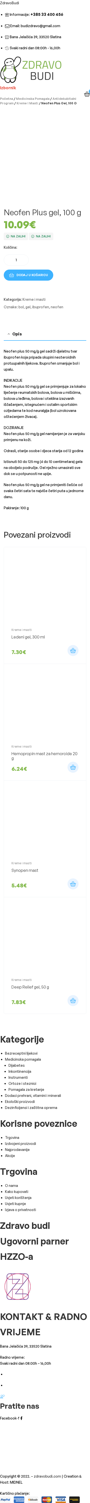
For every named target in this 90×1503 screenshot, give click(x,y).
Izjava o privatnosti (20, 1210)
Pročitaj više (73, 767)
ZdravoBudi (9, 3)
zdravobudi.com (47, 1476)
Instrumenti (18, 1077)
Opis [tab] (17, 333)
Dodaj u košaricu (32, 275)
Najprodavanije (17, 1149)
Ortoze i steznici (22, 1083)
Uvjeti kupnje (15, 1203)
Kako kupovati (16, 1191)
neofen (57, 307)
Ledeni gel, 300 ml (28, 636)
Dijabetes (16, 1065)
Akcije (10, 1155)
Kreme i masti (27, 103)
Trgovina (12, 1137)
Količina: (10, 247)
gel (28, 307)
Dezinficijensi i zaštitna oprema (31, 1107)
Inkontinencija (19, 1071)
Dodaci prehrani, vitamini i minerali (33, 1095)
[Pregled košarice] (87, 94)
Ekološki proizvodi (20, 1101)
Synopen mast (25, 870)
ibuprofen (40, 307)
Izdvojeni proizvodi (20, 1143)
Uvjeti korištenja (18, 1197)
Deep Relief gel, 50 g (30, 987)
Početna (6, 99)
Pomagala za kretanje (26, 1089)
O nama (11, 1185)
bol (21, 307)
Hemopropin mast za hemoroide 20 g (45, 756)
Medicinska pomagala (33, 99)
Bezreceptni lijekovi (21, 1053)
